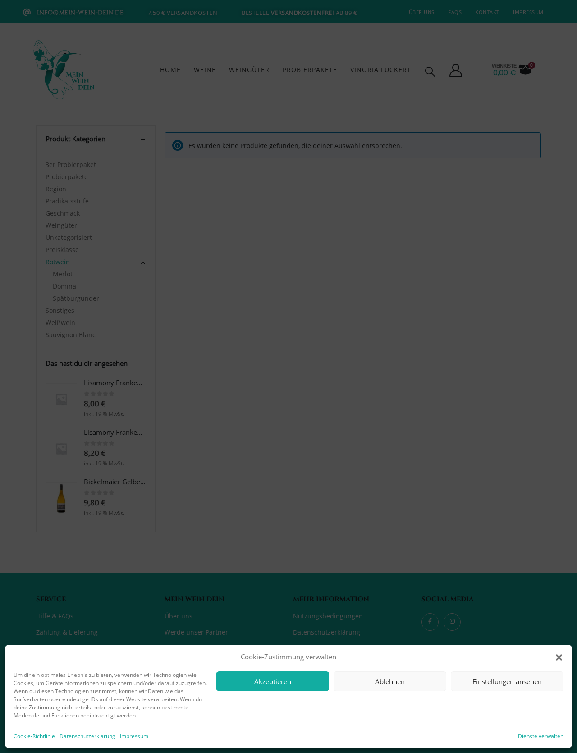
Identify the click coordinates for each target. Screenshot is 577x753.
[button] (558, 656)
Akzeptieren (272, 681)
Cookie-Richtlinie (34, 736)
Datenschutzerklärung (87, 736)
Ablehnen (390, 681)
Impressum (134, 736)
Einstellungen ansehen (507, 681)
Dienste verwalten (540, 736)
